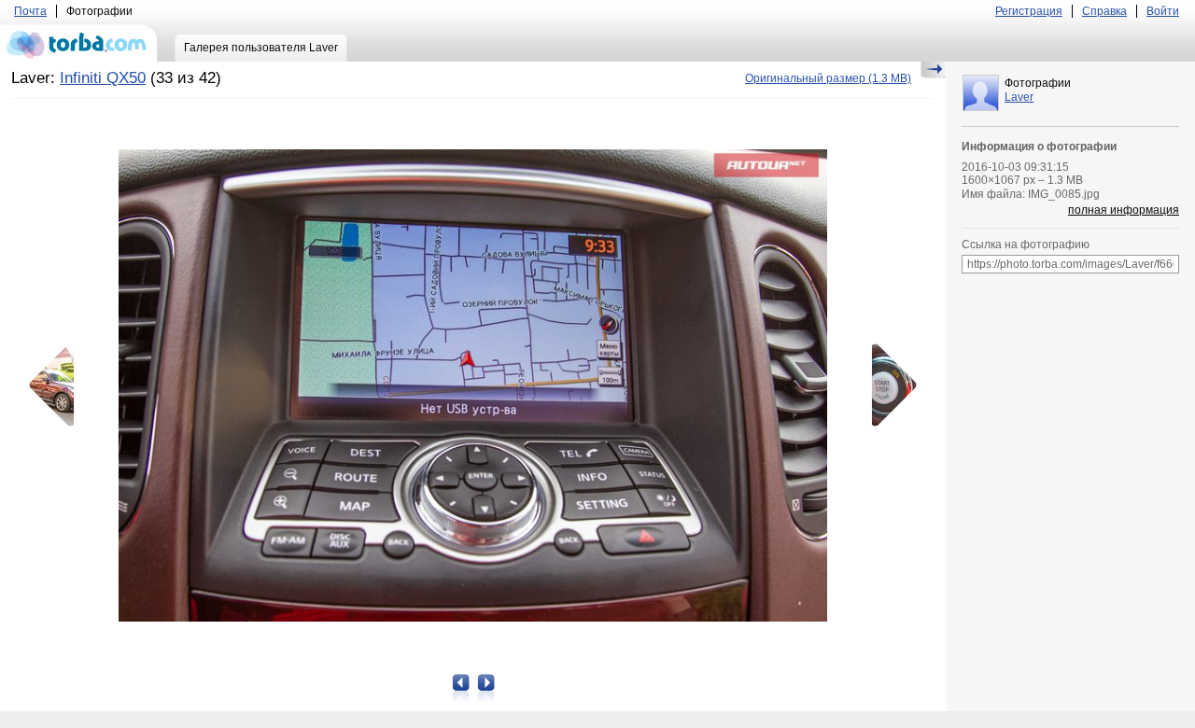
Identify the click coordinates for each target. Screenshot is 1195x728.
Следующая (888, 385)
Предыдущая (58, 385)
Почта (30, 11)
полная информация (1123, 210)
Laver (1019, 97)
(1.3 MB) (828, 78)
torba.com (79, 43)
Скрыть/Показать (933, 70)
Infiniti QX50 (103, 78)
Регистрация (1028, 11)
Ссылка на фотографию (1026, 244)
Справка (1104, 11)
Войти (1162, 11)
